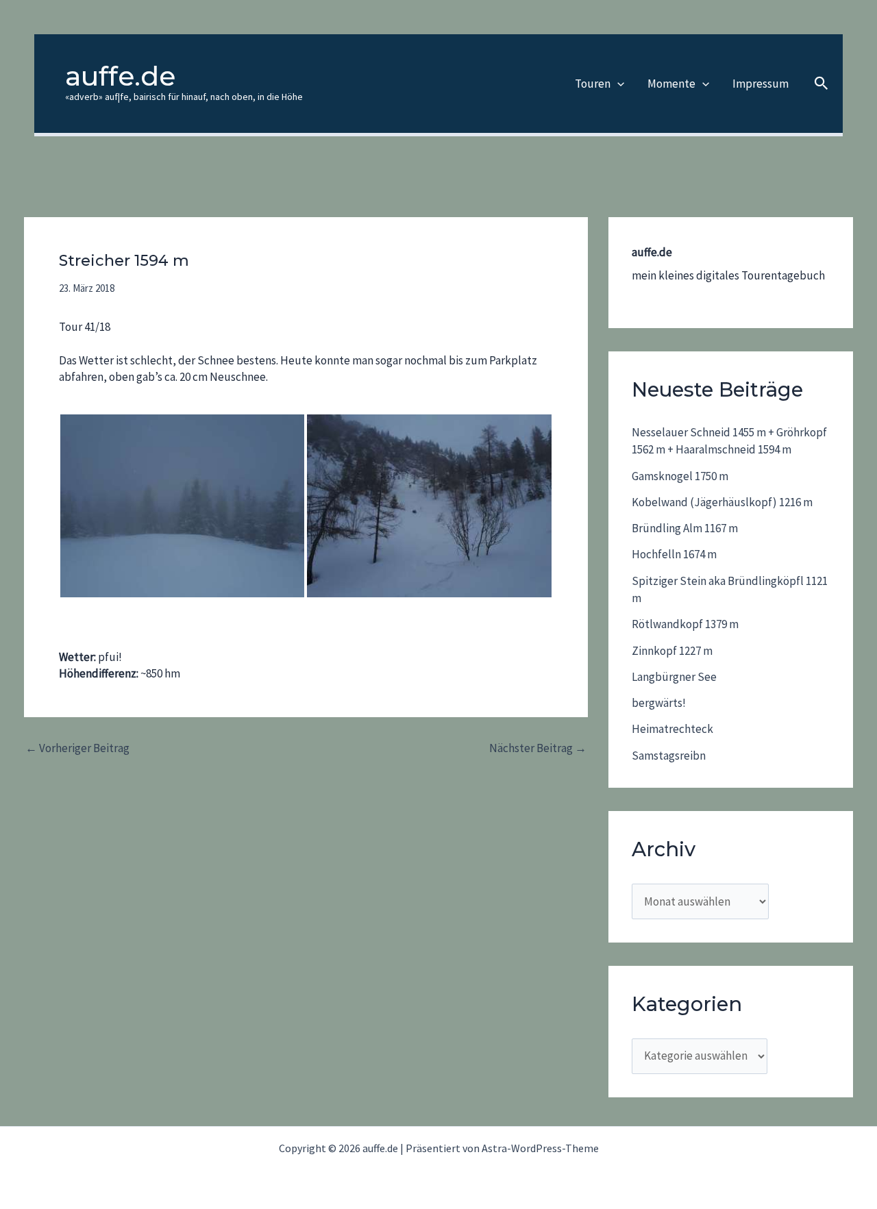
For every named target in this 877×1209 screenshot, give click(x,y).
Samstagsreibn (669, 755)
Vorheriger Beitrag (77, 748)
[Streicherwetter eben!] (182, 505)
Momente (671, 83)
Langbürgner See (674, 676)
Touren (592, 83)
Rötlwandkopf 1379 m (685, 624)
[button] (617, 83)
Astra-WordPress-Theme (540, 1148)
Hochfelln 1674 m (674, 554)
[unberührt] (429, 505)
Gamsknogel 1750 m (680, 476)
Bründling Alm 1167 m (685, 528)
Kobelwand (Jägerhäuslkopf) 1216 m (722, 502)
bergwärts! (659, 702)
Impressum (760, 83)
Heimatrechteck (672, 728)
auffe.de (120, 76)
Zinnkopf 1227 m (672, 650)
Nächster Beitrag (537, 748)
